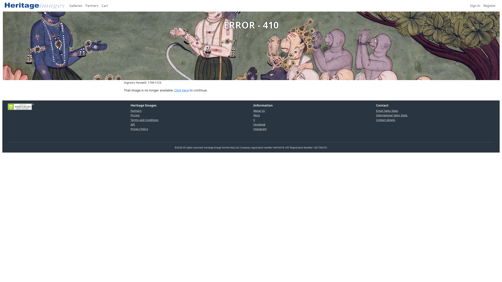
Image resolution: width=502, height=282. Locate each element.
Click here (181, 90)
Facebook (259, 124)
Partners (91, 6)
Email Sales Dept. (387, 111)
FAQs (256, 115)
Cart (105, 6)
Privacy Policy (139, 129)
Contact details (385, 120)
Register (489, 6)
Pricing (135, 115)
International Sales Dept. (392, 115)
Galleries (75, 6)
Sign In (475, 6)
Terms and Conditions (144, 120)
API (133, 124)
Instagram (260, 129)
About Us (259, 111)
